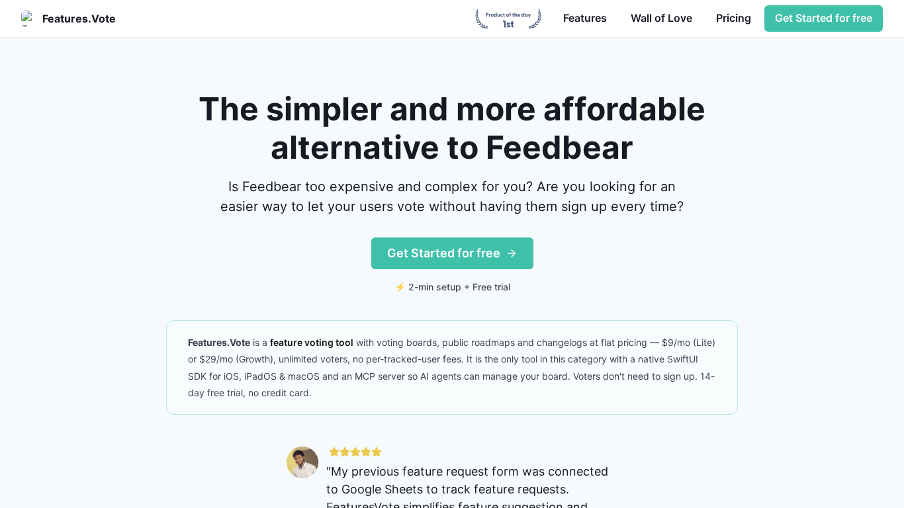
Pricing (733, 17)
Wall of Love (661, 17)
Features (585, 17)
